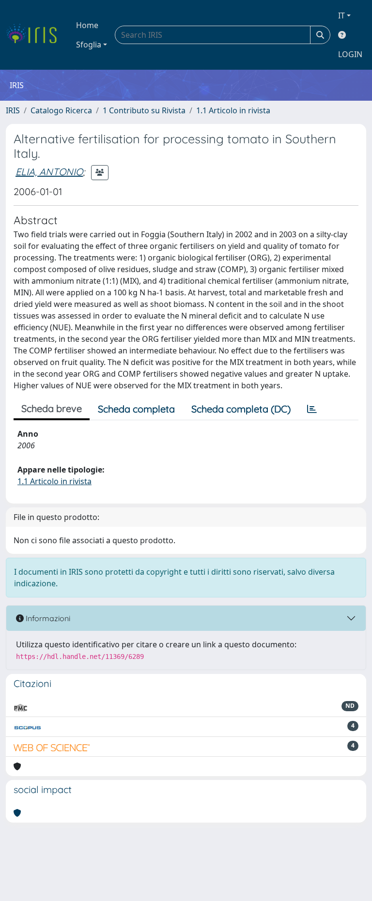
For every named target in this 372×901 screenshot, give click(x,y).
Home (87, 25)
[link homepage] (35, 35)
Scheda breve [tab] (51, 408)
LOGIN (350, 54)
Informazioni (47, 618)
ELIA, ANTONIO (49, 172)
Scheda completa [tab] (136, 409)
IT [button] (341, 15)
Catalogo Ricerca (61, 110)
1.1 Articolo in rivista (233, 110)
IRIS (13, 110)
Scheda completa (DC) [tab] (241, 409)
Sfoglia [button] (88, 44)
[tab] (312, 409)
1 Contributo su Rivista (144, 110)
